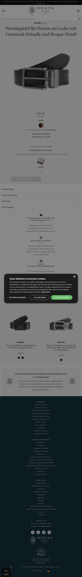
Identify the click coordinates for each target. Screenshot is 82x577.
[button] (18, 297)
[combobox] (74, 277)
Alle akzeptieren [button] (62, 297)
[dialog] (41, 288)
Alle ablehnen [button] (40, 297)
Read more (46, 292)
